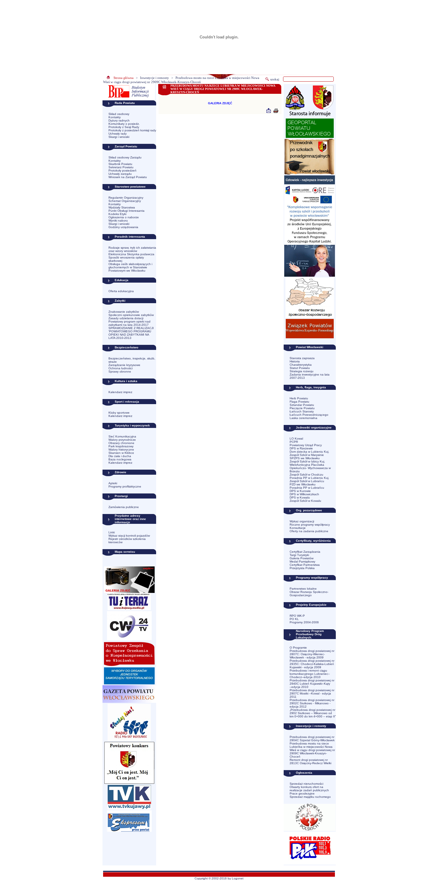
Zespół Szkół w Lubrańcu (307, 481)
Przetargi (121, 496)
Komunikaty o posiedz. (124, 123)
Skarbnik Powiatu (120, 164)
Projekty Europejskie (311, 604)
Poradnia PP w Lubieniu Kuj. (309, 477)
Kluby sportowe (119, 412)
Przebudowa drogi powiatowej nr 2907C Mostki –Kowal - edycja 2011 (312, 693)
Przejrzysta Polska (302, 568)
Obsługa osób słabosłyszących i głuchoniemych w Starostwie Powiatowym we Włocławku (130, 267)
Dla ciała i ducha (119, 456)
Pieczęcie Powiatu (302, 408)
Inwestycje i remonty (154, 78)
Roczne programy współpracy (310, 524)
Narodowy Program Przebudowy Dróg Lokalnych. (310, 634)
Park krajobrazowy (120, 446)
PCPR (294, 441)
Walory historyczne (121, 449)
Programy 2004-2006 (304, 622)
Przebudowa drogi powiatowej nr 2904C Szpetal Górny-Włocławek (312, 738)
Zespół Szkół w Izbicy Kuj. (307, 461)
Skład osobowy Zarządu (125, 157)
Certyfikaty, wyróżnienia (313, 540)
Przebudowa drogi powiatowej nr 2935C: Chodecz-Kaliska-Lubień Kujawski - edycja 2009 (312, 664)
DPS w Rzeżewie (301, 448)
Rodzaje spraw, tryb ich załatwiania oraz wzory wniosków (132, 249)
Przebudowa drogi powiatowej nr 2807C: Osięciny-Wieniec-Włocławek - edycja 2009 (312, 654)
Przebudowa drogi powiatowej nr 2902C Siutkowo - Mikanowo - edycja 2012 (312, 703)
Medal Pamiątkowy (302, 561)
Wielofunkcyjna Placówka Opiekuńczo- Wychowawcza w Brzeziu (310, 468)
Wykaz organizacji (302, 521)
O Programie (298, 647)
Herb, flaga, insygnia (311, 387)
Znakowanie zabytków (123, 311)
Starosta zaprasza (302, 358)
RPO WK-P (297, 615)
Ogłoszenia (304, 772)
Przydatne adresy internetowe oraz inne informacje (130, 519)
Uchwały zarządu (120, 173)
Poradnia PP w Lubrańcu (307, 487)
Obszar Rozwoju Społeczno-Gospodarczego (309, 593)
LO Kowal (296, 438)
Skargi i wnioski (118, 136)
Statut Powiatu (300, 368)
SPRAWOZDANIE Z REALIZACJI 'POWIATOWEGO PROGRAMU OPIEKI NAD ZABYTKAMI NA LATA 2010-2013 (131, 332)
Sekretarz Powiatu (120, 167)
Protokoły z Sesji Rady (123, 127)
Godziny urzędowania (123, 227)
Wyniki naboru (118, 220)
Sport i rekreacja (127, 401)
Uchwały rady (117, 133)
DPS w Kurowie (300, 491)
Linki (111, 532)
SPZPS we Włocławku (305, 458)
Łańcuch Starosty (302, 411)
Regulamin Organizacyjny (125, 197)
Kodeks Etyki (117, 214)
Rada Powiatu (125, 103)
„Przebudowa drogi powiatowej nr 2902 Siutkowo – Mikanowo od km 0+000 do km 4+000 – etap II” (313, 713)
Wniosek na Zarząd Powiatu (127, 177)
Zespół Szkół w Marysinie (307, 455)
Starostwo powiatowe (130, 186)
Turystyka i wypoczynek (132, 425)
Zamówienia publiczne (123, 507)
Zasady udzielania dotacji (125, 318)
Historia (295, 361)
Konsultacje (298, 527)
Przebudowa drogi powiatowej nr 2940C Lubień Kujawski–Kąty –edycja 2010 (312, 684)
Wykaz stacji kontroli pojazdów (129, 535)
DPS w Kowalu (300, 497)
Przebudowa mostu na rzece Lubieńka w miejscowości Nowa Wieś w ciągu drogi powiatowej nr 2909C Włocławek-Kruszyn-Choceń (312, 750)
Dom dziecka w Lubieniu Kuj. (309, 451)
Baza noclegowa (119, 459)
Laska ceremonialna (303, 418)
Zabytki (120, 300)
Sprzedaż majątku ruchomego (310, 796)
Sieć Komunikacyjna (122, 436)
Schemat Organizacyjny (124, 201)
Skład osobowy (118, 114)
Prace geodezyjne (302, 793)
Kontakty (114, 117)
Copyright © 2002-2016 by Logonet (219, 878)
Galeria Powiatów (301, 558)
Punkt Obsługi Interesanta (126, 210)
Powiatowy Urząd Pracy (306, 445)
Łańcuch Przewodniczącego (309, 414)
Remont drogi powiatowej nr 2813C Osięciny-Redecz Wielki (310, 761)
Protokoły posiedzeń (122, 170)
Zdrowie (120, 472)
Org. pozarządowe (309, 510)
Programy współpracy (312, 577)
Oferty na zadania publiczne (309, 531)
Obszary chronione (121, 443)
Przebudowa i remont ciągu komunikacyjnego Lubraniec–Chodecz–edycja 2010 (310, 674)
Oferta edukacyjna (121, 291)
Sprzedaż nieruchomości (306, 783)
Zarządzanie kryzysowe (124, 365)
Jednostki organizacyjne (314, 427)
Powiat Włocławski (309, 347)
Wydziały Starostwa (121, 207)
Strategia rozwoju (301, 371)
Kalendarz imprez (120, 392)
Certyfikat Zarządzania (305, 551)
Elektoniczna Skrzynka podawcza (131, 254)
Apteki (112, 483)
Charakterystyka (301, 364)
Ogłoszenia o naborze (123, 217)
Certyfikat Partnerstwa (305, 564)
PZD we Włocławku (303, 484)
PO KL (294, 619)
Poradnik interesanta (130, 236)
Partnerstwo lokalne (303, 588)
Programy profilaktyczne (124, 486)
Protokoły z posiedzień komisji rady (132, 130)
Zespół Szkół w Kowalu (305, 500)
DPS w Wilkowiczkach (304, 494)
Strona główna (123, 78)
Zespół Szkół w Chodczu (306, 474)
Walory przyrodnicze (122, 439)
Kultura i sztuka (126, 381)
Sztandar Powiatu (302, 404)
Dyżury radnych (119, 120)
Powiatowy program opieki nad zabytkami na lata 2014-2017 (129, 323)
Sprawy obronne (119, 371)
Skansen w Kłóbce (121, 452)
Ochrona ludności (120, 368)
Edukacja (121, 280)
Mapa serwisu (125, 551)
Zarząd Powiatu (126, 146)
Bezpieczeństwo (126, 347)
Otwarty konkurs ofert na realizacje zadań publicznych (309, 788)
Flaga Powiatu (299, 401)
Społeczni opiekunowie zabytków (131, 315)
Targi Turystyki (299, 555)
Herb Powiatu (299, 398)
